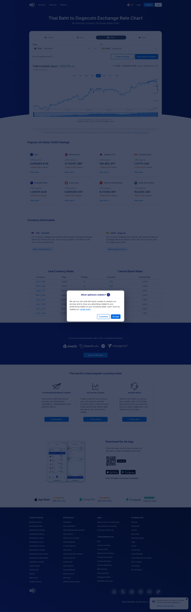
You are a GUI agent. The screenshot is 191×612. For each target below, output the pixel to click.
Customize (103, 316)
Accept (116, 316)
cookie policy (85, 309)
